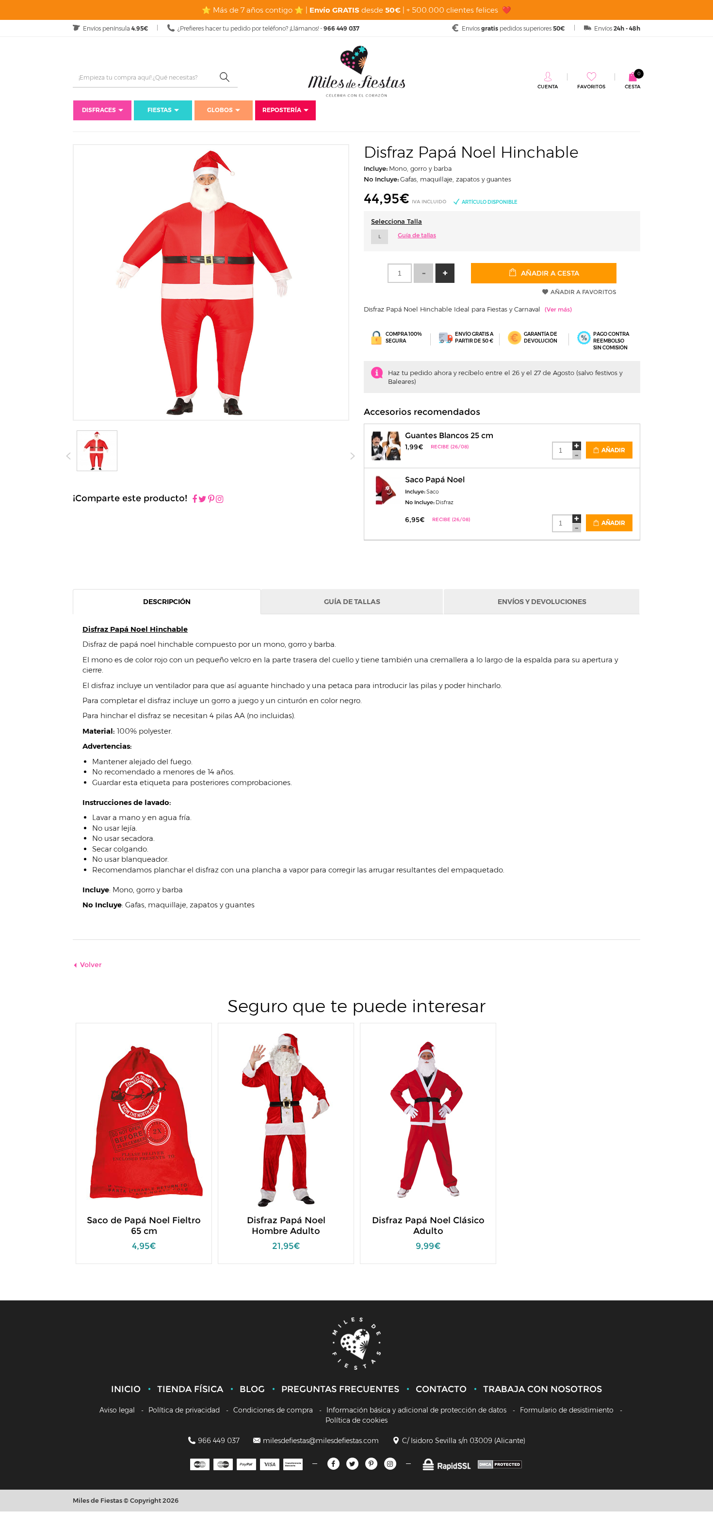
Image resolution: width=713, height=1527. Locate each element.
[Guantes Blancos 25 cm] (386, 444)
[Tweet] (202, 499)
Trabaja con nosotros (542, 1389)
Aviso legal (117, 1410)
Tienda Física (190, 1389)
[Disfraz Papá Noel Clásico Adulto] (428, 1119)
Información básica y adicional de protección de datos (416, 1410)
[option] (144, 1148)
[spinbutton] (400, 273)
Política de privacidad (184, 1410)
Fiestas (159, 110)
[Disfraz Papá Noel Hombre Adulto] (286, 1119)
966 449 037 (219, 1440)
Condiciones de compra (273, 1410)
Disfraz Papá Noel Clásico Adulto (428, 1225)
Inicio (126, 1389)
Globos (220, 110)
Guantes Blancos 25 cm (449, 435)
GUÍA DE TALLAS (352, 601)
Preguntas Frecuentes (340, 1389)
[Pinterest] (211, 499)
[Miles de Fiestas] (356, 71)
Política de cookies (356, 1420)
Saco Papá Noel (435, 479)
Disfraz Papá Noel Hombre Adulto (286, 1225)
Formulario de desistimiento (567, 1410)
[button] (444, 273)
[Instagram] (219, 499)
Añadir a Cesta (549, 273)
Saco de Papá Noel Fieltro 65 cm (144, 1225)
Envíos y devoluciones (542, 601)
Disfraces (99, 110)
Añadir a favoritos (583, 292)
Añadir (612, 450)
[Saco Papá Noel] (386, 488)
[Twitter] (352, 1464)
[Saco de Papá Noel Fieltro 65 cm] (144, 1119)
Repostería (281, 110)
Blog (252, 1389)
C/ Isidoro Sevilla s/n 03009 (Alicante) (463, 1440)
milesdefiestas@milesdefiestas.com (321, 1440)
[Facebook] (194, 499)
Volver (91, 964)
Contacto (441, 1389)
